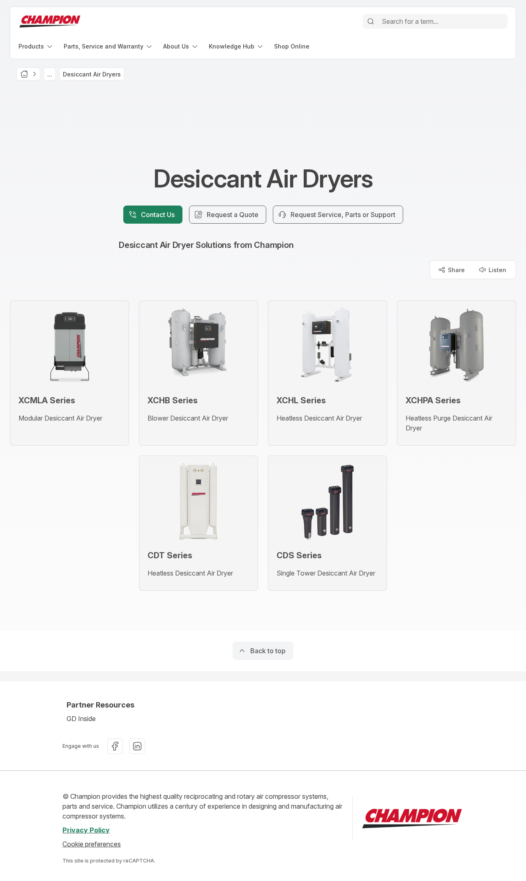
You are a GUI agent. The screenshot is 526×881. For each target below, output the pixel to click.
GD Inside (81, 719)
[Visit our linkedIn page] (137, 746)
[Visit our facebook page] (115, 746)
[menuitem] (36, 46)
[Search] (370, 21)
